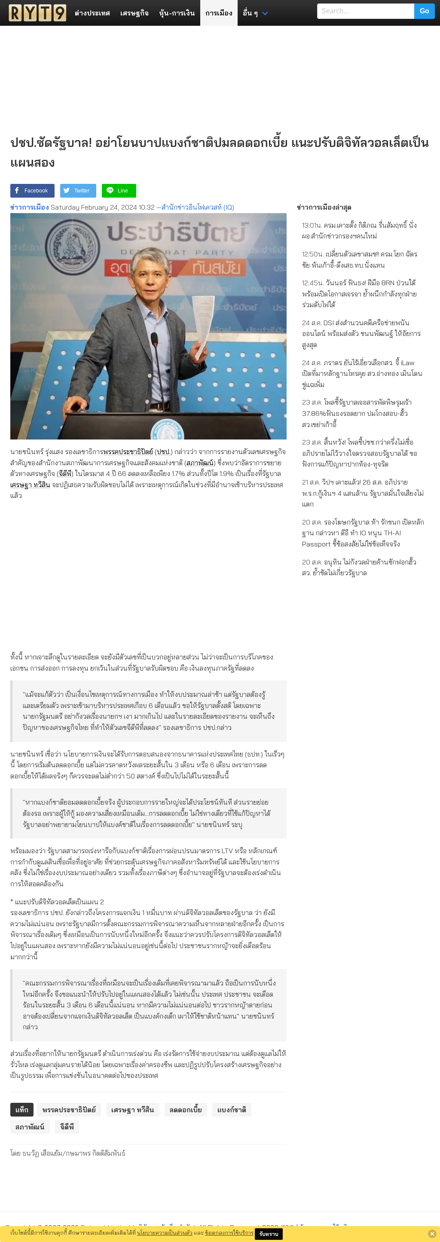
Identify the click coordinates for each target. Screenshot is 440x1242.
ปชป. (164, 451)
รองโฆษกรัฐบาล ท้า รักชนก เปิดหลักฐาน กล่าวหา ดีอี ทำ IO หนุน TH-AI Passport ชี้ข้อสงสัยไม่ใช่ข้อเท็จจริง (363, 533)
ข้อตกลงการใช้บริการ (229, 1232)
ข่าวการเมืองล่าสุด (324, 207)
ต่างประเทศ (92, 13)
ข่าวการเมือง (29, 207)
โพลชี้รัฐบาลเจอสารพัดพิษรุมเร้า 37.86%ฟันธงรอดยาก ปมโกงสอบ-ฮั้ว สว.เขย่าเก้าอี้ (357, 413)
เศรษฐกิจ (134, 13)
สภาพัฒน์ (200, 462)
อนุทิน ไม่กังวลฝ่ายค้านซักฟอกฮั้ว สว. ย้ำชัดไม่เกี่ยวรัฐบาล (359, 567)
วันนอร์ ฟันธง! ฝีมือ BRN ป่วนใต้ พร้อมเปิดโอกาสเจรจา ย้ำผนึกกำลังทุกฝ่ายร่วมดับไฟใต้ (359, 293)
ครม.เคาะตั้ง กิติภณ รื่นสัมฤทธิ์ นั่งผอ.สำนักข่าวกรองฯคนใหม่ (359, 231)
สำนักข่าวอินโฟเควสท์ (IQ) (198, 207)
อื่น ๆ (250, 13)
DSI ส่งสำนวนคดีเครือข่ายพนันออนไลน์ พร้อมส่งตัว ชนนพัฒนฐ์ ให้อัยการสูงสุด (361, 333)
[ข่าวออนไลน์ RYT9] (35, 13)
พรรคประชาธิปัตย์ (128, 451)
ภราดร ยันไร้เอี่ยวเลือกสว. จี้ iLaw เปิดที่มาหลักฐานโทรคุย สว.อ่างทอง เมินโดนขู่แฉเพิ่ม (362, 373)
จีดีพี (65, 473)
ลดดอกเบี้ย (186, 1109)
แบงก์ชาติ (231, 1109)
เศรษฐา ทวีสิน (30, 484)
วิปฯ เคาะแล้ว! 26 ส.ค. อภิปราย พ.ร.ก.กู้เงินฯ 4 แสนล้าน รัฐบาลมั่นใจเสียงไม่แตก (363, 493)
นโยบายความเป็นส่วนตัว (164, 1232)
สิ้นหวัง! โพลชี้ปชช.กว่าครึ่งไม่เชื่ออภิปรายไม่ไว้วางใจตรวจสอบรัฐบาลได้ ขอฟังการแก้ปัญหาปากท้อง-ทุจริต (359, 453)
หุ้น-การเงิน (177, 13)
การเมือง (218, 13)
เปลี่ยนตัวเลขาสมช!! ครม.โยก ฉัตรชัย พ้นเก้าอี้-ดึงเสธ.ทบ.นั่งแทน (359, 259)
